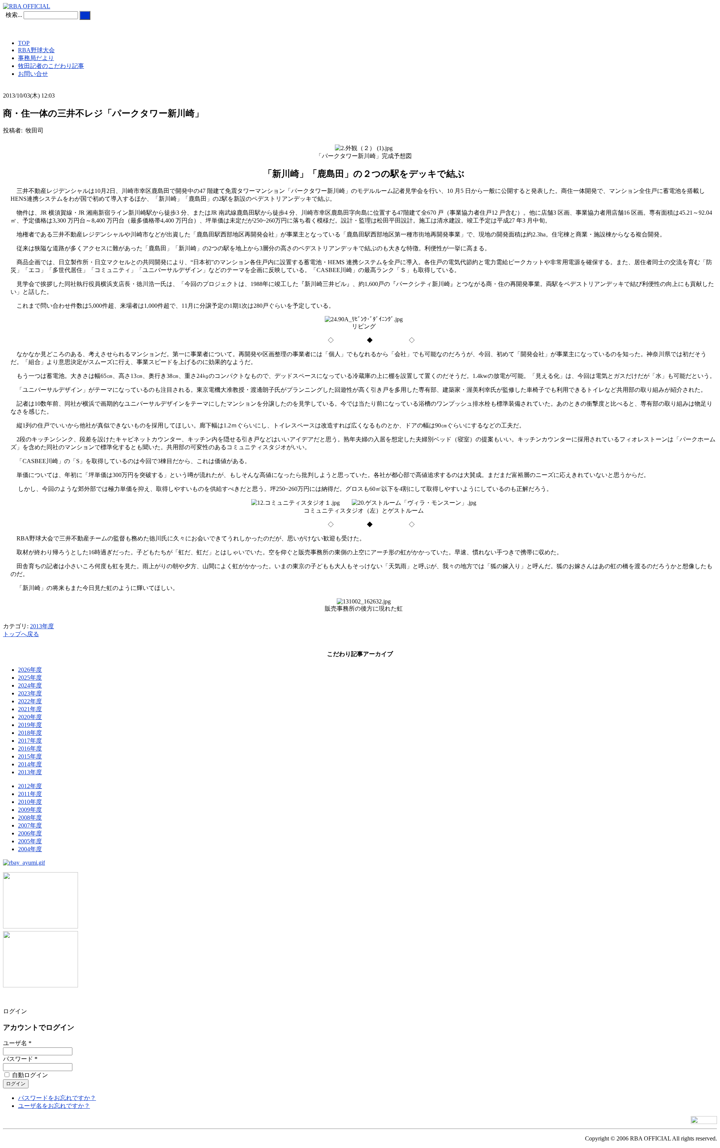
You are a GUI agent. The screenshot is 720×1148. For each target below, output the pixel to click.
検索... (14, 15)
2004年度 (30, 849)
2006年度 (30, 833)
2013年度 (42, 626)
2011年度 (30, 794)
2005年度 (30, 841)
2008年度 (30, 817)
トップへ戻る (21, 634)
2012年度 (30, 786)
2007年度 (30, 825)
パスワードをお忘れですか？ (57, 1098)
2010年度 (30, 802)
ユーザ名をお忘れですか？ (54, 1106)
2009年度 (30, 809)
